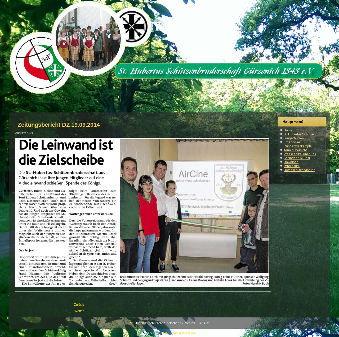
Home (288, 130)
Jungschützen (294, 138)
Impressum (292, 166)
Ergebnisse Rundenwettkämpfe (298, 144)
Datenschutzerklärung (299, 170)
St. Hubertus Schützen (300, 134)
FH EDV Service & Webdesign (177, 332)
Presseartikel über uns (300, 154)
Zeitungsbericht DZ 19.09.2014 (59, 124)
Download (291, 162)
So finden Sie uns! (297, 158)
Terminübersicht (295, 150)
